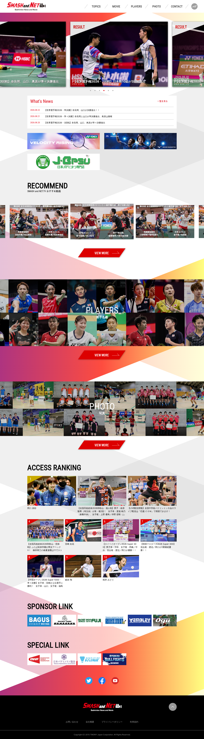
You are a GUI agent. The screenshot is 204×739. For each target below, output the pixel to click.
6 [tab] (113, 90)
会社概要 (90, 721)
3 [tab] (99, 90)
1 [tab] (90, 90)
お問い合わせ (72, 721)
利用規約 (134, 721)
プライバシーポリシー (112, 721)
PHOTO (156, 6)
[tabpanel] (102, 54)
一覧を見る (162, 101)
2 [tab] (95, 90)
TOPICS (96, 6)
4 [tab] (104, 90)
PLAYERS (136, 6)
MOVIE (116, 6)
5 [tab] (108, 90)
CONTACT (176, 6)
